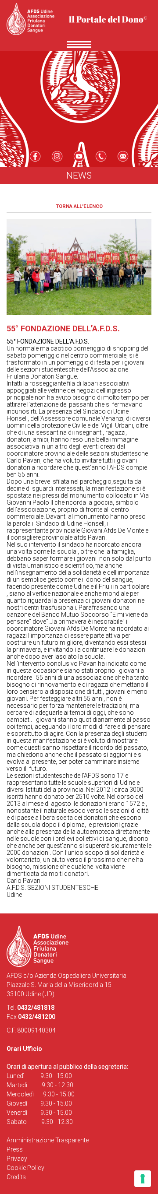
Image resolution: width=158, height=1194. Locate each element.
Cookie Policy (25, 1167)
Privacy (17, 1158)
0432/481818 (35, 1007)
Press (15, 1149)
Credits (16, 1176)
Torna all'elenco (79, 206)
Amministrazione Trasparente (48, 1140)
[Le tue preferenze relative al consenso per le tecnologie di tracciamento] (142, 1178)
